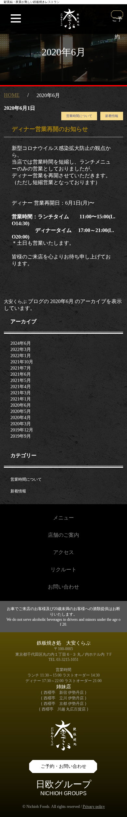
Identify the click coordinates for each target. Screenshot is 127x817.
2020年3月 (20, 423)
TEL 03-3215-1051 (63, 659)
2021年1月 (20, 399)
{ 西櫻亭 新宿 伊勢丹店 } (64, 692)
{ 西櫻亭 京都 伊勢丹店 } (64, 703)
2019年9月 (20, 436)
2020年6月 (20, 405)
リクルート (63, 569)
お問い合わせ (63, 587)
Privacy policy (94, 806)
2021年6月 (20, 374)
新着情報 (111, 116)
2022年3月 (20, 349)
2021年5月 (20, 380)
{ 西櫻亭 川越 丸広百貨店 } (64, 709)
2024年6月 (20, 343)
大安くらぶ (15, 301)
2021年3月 (20, 392)
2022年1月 (20, 355)
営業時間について (79, 116)
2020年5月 (20, 411)
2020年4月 (20, 417)
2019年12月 (21, 430)
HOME (12, 95)
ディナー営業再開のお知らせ (50, 129)
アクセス (63, 552)
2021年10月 (21, 361)
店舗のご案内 (63, 535)
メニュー (63, 517)
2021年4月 (20, 386)
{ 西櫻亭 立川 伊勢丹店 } (64, 698)
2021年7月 (20, 368)
